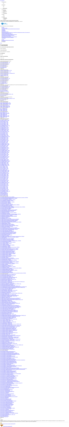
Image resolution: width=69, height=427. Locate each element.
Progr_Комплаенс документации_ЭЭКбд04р (6, 215)
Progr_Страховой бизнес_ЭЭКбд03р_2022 (6, 322)
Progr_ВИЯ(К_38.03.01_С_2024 (4, 129)
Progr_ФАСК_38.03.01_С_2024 (4, 180)
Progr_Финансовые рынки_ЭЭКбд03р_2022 (6, 336)
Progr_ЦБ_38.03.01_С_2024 (4, 184)
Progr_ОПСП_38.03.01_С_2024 (4, 154)
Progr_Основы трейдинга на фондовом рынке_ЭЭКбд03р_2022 (9, 310)
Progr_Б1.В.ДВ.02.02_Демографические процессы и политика (8, 352)
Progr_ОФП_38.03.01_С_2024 (4, 157)
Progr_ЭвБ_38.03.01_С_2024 (4, 186)
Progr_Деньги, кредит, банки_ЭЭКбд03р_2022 (6, 288)
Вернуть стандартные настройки (5, 20)
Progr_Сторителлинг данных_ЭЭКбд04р (5, 243)
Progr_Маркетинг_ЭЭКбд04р (4, 217)
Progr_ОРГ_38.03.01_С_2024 (4, 155)
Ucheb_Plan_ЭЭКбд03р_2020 (4, 74)
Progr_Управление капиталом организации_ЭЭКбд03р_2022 (8, 327)
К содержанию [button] (2, 0)
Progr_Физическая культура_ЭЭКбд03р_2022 (6, 333)
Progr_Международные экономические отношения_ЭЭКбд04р (8, 220)
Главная (3, 27)
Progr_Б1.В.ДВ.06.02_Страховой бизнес (5, 364)
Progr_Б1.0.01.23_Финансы (4, 350)
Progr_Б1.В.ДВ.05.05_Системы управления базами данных (8, 361)
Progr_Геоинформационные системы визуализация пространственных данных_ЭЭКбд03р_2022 (13, 286)
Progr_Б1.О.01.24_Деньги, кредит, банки (5, 398)
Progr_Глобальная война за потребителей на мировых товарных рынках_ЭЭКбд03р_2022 (12, 287)
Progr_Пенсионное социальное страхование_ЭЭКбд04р (7, 233)
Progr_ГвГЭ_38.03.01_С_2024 (4, 130)
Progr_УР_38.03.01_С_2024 (4, 176)
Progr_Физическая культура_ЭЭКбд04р (5, 256)
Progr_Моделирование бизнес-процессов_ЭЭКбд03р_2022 (8, 302)
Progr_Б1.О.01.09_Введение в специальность (6, 389)
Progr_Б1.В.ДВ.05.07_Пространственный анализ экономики (8, 362)
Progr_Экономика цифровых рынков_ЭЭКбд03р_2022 (7, 346)
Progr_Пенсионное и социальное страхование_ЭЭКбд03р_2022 (9, 311)
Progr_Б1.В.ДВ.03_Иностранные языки (5, 357)
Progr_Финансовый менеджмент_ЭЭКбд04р (6, 262)
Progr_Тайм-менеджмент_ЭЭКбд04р (5, 246)
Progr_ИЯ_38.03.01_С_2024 (4, 138)
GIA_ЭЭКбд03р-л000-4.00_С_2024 (5, 86)
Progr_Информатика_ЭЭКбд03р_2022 (5, 292)
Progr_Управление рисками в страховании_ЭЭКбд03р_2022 (8, 330)
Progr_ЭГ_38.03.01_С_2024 (4, 187)
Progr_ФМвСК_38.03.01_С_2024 (4, 182)
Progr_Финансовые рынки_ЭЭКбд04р (5, 259)
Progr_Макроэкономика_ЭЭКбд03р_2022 (6, 296)
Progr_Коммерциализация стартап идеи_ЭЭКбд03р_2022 (8, 294)
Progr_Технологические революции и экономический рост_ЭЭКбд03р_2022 (10, 325)
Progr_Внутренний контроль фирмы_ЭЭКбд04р (6, 206)
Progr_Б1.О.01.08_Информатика (4, 388)
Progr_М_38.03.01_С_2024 (4, 142)
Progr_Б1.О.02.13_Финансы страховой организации (7, 410)
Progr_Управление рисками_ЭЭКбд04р (5, 254)
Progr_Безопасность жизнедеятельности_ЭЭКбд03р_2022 (8, 279)
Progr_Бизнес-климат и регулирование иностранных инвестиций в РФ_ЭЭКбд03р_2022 (12, 281)
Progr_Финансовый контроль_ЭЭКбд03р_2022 (6, 338)
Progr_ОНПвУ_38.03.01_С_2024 (4, 152)
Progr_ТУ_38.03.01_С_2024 (4, 172)
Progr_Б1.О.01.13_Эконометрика (4, 392)
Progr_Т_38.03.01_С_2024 (3, 169)
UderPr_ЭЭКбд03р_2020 (3, 114)
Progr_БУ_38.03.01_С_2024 (4, 126)
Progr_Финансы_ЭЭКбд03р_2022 (4, 341)
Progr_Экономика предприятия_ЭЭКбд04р (6, 268)
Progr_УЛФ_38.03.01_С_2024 (4, 174)
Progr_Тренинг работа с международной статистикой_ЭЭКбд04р (9, 249)
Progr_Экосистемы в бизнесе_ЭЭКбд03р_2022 (6, 348)
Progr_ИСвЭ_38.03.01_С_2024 (4, 135)
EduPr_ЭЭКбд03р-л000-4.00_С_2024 (5, 102)
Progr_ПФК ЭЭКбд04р (3, 237)
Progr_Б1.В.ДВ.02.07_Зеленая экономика (5, 355)
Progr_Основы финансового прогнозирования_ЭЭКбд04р (8, 232)
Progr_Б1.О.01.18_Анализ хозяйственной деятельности (7, 395)
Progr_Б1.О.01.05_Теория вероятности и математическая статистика (9, 387)
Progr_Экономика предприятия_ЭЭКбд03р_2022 (7, 345)
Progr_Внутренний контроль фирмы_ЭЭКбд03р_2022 (7, 285)
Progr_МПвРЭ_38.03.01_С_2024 (4, 143)
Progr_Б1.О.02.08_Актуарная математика (6, 406)
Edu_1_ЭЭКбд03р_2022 (3, 108)
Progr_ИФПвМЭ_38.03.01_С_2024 (5, 136)
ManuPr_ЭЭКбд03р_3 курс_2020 (4, 113)
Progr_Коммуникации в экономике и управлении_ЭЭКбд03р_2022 (9, 295)
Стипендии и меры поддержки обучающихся (8, 35)
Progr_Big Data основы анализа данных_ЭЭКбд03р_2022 (8, 274)
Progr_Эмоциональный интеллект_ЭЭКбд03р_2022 (7, 349)
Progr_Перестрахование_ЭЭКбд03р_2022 (6, 312)
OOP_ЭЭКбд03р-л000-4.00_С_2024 (5, 62)
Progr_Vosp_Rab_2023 (3, 95)
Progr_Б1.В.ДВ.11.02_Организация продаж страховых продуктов (9, 375)
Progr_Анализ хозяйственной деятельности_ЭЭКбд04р (7, 199)
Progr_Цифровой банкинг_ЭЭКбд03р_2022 (6, 342)
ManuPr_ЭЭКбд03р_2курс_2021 (4, 115)
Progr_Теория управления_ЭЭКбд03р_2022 (6, 324)
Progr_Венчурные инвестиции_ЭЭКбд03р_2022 (6, 284)
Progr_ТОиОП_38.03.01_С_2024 (4, 170)
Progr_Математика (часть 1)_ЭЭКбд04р (5, 218)
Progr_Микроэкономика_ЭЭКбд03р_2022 (6, 300)
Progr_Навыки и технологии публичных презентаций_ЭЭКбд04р (9, 225)
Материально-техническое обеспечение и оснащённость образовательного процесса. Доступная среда (16, 32)
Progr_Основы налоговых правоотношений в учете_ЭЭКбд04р (9, 229)
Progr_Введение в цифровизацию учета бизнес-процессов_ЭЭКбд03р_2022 (10, 283)
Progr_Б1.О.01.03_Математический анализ (6, 385)
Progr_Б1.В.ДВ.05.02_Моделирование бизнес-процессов (8, 359)
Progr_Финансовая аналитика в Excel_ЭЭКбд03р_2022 (7, 334)
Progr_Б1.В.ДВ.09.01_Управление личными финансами (7, 371)
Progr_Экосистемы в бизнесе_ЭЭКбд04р (5, 271)
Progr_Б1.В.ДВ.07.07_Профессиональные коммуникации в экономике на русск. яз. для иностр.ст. (13, 368)
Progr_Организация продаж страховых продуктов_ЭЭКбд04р (8, 227)
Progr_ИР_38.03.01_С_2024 (4, 134)
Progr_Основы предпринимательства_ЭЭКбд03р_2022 (7, 309)
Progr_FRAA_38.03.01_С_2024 (4, 120)
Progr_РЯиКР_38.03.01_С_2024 (4, 164)
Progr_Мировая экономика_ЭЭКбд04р (5, 223)
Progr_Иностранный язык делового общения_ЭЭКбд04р (8, 210)
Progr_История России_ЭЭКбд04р (5, 213)
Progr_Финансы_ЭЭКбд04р (4, 264)
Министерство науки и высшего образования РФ (8, 423)
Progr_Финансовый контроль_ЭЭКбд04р (6, 260)
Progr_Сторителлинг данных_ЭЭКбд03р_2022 (6, 320)
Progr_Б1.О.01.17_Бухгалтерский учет (5, 394)
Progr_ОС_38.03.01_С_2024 (4, 195)
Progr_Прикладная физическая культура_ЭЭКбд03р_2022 (8, 314)
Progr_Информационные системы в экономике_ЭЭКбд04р (8, 212)
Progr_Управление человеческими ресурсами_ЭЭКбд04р (8, 255)
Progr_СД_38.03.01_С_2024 (4, 167)
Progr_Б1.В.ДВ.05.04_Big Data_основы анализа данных (7, 360)
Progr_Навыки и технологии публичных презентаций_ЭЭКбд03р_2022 (10, 303)
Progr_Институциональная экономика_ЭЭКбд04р (7, 211)
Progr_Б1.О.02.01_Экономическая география (6, 401)
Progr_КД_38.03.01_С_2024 (4, 139)
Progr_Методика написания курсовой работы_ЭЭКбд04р (8, 221)
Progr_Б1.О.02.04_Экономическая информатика (6, 403)
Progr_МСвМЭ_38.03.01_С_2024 (4, 144)
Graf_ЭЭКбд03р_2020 (3, 82)
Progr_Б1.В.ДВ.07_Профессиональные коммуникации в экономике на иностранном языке (12, 369)
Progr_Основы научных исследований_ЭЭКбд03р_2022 (8, 308)
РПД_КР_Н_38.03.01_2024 (4, 194)
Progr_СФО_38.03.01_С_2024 (4, 168)
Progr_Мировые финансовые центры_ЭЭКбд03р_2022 (7, 301)
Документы (3, 29)
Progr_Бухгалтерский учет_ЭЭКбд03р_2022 (6, 282)
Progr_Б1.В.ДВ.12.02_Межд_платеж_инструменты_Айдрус (8, 377)
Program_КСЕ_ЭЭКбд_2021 (4, 416)
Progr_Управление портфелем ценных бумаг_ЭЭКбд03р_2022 (8, 329)
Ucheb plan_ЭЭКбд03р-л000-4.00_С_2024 (6, 70)
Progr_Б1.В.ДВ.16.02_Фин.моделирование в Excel (7, 383)
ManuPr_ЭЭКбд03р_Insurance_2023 (5, 106)
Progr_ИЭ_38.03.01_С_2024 (4, 137)
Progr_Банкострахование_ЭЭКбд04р (5, 201)
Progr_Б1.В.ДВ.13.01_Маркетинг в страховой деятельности (8, 378)
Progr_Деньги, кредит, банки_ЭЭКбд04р (5, 208)
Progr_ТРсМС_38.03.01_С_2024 (4, 171)
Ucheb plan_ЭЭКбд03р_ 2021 (4, 75)
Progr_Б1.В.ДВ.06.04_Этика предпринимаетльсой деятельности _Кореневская (11, 365)
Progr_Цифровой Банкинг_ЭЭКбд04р (5, 265)
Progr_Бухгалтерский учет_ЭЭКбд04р (5, 203)
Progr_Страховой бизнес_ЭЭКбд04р (5, 245)
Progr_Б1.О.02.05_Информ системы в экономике (7, 404)
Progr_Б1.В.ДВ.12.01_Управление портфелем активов (7, 376)
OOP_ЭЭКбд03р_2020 (3, 66)
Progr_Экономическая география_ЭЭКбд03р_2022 (7, 347)
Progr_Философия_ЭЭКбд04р (4, 257)
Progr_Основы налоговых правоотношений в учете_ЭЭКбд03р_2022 (9, 307)
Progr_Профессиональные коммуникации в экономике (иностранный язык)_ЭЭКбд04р (12, 236)
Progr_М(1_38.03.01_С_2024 (4, 140)
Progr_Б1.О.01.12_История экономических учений (7, 391)
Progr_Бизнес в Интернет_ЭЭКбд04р (5, 202)
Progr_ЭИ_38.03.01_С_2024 (4, 188)
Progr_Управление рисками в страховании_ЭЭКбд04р (7, 253)
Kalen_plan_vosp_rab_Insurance (4, 91)
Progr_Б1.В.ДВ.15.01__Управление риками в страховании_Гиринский (9, 381)
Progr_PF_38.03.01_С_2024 (4, 121)
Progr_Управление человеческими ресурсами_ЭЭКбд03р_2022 (8, 332)
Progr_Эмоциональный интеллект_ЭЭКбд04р (6, 272)
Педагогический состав (5, 31)
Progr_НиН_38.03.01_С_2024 (4, 147)
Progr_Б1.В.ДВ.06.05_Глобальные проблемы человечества (8, 366)
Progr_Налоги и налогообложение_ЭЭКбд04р (6, 226)
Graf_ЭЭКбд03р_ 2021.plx (3, 83)
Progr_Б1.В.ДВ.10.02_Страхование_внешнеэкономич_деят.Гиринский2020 (10, 373)
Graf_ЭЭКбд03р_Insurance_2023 (4, 79)
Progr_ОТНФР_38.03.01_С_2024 (4, 156)
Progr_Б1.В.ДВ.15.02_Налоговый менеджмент (6, 382)
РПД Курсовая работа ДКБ (4, 193)
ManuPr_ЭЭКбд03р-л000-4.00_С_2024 (5, 103)
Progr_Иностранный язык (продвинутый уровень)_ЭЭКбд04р (8, 209)
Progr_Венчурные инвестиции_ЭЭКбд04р (6, 205)
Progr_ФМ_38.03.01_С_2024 (4, 181)
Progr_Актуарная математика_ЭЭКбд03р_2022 (6, 276)
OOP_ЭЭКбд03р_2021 (3, 67)
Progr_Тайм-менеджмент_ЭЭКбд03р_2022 (6, 323)
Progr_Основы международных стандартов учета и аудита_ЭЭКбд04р (9, 228)
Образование (3, 30)
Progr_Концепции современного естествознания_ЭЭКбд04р (8, 216)
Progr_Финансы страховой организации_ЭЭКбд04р (7, 263)
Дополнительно (5, 8)
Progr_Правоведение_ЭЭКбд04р (4, 235)
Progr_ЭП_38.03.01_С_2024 (4, 190)
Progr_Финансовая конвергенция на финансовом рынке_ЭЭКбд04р (9, 258)
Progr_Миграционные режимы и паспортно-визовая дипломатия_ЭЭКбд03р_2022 (11, 299)
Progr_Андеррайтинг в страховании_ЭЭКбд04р (6, 200)
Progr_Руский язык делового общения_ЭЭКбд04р (7, 238)
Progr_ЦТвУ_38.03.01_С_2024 (4, 185)
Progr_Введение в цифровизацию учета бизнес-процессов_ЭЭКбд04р (9, 204)
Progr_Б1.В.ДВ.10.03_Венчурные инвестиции (6, 374)
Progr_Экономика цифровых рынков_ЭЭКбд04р (7, 269)
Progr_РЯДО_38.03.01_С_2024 (4, 163)
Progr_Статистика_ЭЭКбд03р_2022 (5, 319)
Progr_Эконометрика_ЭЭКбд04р (4, 267)
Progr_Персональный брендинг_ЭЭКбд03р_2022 (7, 313)
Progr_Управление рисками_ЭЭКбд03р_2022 (6, 331)
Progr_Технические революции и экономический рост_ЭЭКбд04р (9, 248)
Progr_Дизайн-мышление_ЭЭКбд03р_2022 (6, 289)
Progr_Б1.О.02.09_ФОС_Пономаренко (5, 407)
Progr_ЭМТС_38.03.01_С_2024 (4, 189)
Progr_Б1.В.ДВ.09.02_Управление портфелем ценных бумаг (8, 372)
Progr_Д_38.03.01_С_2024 (3, 132)
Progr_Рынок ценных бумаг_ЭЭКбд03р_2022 (6, 318)
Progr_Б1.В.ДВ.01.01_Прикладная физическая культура (7, 351)
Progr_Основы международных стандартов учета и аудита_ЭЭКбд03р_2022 (10, 306)
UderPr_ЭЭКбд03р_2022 (3, 110)
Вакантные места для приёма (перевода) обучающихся (9, 34)
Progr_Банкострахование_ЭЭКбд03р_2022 (6, 278)
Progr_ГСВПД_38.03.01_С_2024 (4, 131)
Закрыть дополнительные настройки (13, 20)
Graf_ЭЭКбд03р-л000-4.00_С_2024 (5, 78)
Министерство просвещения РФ (7, 426)
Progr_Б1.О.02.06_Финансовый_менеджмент (6, 405)
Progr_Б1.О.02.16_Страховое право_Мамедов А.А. (7, 412)
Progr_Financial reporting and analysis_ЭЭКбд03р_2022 (7, 275)
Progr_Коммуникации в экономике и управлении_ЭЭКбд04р (8, 214)
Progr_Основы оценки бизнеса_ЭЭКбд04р (6, 230)
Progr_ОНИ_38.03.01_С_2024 (4, 151)
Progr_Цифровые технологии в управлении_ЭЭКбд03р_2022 (8, 343)
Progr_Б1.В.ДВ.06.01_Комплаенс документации (6, 363)
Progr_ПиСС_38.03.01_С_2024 (4, 159)
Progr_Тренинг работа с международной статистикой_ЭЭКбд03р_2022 (10, 326)
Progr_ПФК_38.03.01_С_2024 (4, 162)
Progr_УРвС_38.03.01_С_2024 (4, 177)
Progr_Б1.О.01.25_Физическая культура (5, 399)
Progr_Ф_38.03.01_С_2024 (3, 179)
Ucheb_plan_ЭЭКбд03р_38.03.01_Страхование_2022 (7, 73)
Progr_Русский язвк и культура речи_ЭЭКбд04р (6, 239)
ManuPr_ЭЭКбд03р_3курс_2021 (4, 116)
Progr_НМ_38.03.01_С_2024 (4, 148)
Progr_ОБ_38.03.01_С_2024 (4, 149)
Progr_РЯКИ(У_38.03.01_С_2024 (4, 165)
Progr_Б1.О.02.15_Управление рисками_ (5, 411)
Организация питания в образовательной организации (9, 36)
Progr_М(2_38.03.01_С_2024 (4, 141)
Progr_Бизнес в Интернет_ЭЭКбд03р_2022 (6, 280)
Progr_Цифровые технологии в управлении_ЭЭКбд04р (7, 266)
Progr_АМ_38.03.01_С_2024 (4, 123)
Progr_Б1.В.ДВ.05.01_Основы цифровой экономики (7, 358)
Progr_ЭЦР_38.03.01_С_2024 (4, 191)
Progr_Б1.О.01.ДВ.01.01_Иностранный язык (6, 400)
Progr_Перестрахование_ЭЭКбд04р (5, 234)
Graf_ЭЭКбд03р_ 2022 (3, 81)
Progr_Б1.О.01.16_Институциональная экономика (7, 393)
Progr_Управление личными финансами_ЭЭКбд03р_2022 (8, 328)
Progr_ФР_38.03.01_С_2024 (4, 183)
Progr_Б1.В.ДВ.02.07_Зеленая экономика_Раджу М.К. (7, 356)
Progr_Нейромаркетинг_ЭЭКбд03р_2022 (6, 304)
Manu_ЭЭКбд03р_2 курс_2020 (4, 112)
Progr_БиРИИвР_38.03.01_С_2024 (5, 125)
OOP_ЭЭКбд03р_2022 (3, 65)
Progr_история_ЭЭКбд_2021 (4, 415)
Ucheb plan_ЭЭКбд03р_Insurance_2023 (5, 71)
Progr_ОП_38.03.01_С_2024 (4, 153)
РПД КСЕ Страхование (3, 192)
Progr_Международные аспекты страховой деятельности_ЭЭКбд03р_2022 (10, 298)
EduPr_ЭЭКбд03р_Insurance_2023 (5, 105)
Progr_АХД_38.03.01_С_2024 (4, 124)
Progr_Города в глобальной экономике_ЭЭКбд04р (7, 207)
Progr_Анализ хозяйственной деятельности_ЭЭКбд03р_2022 (8, 277)
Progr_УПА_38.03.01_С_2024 (4, 175)
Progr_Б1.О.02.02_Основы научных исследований (7, 402)
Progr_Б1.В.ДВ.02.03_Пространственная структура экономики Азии (9, 353)
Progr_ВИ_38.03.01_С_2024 (4, 128)
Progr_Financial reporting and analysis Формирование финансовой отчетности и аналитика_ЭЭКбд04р (14, 197)
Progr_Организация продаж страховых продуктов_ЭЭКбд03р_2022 (9, 305)
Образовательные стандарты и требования (7, 37)
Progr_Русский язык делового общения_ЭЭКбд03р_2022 (8, 317)
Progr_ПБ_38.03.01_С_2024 (4, 158)
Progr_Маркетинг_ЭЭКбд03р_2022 (5, 297)
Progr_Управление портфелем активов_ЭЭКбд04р (7, 252)
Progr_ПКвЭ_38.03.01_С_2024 (4, 160)
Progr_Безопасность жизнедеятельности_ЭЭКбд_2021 (7, 414)
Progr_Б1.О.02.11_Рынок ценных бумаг (5, 408)
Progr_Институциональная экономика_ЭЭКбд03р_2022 (7, 291)
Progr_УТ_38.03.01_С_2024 (4, 178)
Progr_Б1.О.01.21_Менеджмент (4, 397)
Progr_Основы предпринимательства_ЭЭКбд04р (7, 231)
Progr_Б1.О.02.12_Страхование (4, 409)
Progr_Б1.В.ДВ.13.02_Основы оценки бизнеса (6, 379)
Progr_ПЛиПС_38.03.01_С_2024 (4, 161)
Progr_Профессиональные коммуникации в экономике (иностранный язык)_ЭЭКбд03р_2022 (13, 315)
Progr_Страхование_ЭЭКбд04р (4, 244)
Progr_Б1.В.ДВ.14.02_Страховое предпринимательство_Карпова (9, 380)
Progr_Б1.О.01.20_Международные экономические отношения (8, 396)
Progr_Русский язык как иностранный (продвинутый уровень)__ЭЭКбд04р (10, 240)
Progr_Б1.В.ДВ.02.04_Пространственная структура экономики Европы (10, 354)
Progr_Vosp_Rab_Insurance (3, 90)
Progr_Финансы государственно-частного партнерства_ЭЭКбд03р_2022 (10, 340)
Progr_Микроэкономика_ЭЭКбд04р (5, 222)
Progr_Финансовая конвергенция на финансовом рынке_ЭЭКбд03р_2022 (10, 335)
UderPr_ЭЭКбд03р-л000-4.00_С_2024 (5, 104)
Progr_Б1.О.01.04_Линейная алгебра (5, 386)
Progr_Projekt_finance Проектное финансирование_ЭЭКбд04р (8, 198)
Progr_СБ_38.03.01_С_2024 (4, 166)
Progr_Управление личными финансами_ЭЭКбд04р (7, 251)
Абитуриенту (4, 38)
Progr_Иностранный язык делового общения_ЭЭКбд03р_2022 (8, 290)
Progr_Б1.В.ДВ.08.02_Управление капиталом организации (8, 370)
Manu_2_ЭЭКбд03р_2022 (3, 109)
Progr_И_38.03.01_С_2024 (3, 133)
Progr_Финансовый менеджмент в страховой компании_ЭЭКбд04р (9, 261)
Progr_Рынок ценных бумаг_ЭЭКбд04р (5, 241)
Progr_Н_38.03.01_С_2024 (3, 146)
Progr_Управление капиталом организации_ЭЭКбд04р (7, 250)
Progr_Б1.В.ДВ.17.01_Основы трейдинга (5, 384)
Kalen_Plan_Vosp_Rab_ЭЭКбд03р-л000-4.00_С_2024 (7, 98)
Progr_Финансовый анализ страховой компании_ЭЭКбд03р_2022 (9, 337)
